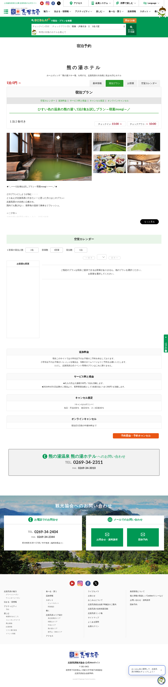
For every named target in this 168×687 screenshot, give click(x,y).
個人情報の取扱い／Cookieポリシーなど (146, 596)
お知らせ (91, 596)
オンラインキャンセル (118, 101)
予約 (7, 609)
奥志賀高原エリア (54, 618)
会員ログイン (93, 626)
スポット (144, 11)
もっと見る (149, 222)
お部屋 (130, 83)
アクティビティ (82, 11)
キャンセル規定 (97, 101)
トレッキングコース (13, 620)
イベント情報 (10, 633)
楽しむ (99, 11)
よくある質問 (93, 622)
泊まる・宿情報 (61, 11)
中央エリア (52, 625)
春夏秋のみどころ (12, 616)
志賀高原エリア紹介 (54, 615)
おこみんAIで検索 (131, 31)
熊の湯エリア (52, 628)
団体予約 (143, 540)
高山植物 (9, 623)
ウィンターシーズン (13, 598)
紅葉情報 (9, 627)
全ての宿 (131, 21)
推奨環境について (137, 591)
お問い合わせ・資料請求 (140, 600)
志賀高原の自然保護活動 (98, 609)
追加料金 (62, 101)
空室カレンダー (149, 83)
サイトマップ (93, 618)
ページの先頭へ (166, 346)
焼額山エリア (52, 621)
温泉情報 (132, 11)
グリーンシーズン (12, 594)
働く (157, 11)
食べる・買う (115, 11)
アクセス (78, 3)
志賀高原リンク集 (95, 613)
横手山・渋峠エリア (55, 632)
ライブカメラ (93, 591)
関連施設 (51, 606)
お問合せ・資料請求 (107, 540)
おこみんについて (95, 600)
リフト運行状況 (11, 630)
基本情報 (97, 83)
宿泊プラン (114, 83)
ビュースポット (53, 603)
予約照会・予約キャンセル (136, 436)
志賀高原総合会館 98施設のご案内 (102, 604)
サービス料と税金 (78, 101)
